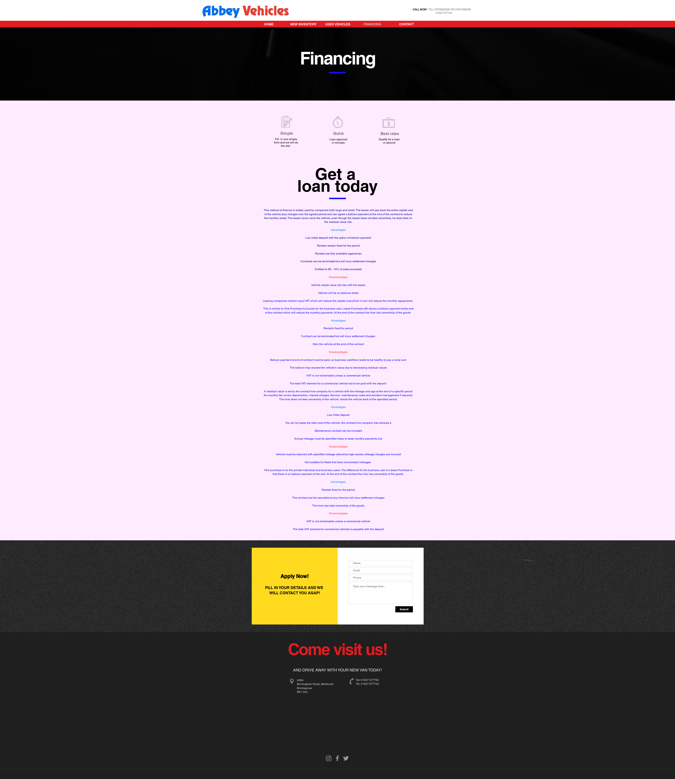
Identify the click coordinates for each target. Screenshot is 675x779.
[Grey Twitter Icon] (346, 758)
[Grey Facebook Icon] (337, 758)
